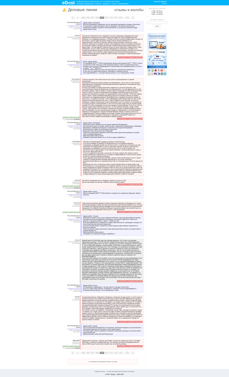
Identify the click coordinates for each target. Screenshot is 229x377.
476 (127, 18)
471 (111, 18)
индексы (106, 4)
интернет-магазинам (85, 4)
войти (164, 4)
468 (97, 18)
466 (88, 18)
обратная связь (100, 371)
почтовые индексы (157, 19)
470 (106, 18)
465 (83, 18)
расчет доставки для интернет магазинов (120, 371)
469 (102, 18)
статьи (114, 4)
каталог (98, 4)
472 (116, 18)
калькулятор (123, 4)
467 (92, 18)
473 (120, 18)
